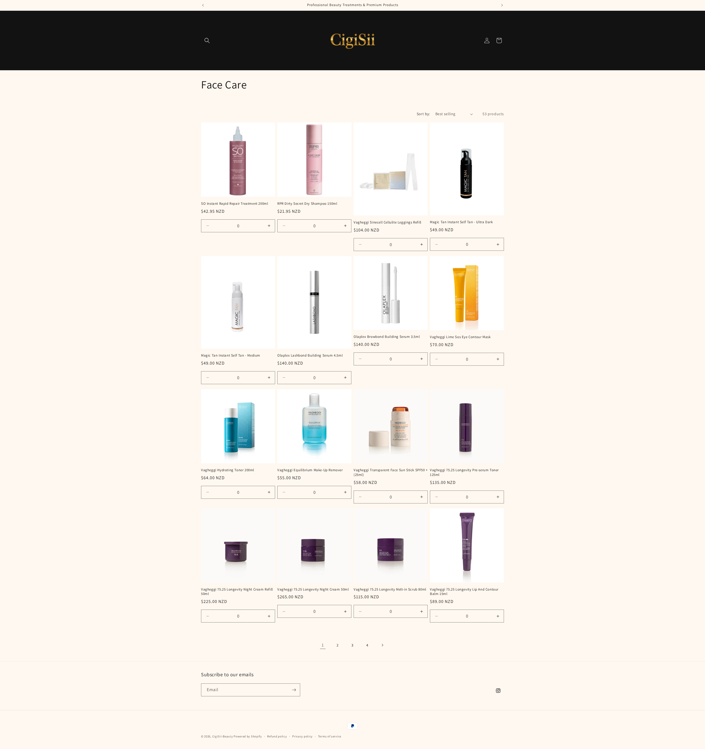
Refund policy (277, 736)
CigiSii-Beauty (222, 736)
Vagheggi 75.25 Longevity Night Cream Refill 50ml (237, 591)
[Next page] (382, 645)
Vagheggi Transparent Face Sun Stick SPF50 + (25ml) (391, 472)
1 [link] (323, 645)
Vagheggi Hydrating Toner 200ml (227, 470)
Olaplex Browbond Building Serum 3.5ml (387, 337)
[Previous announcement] (203, 5)
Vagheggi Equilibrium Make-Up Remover (310, 470)
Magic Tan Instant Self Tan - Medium (230, 355)
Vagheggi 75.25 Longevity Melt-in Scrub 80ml (390, 589)
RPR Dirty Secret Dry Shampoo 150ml (307, 203)
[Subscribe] (294, 689)
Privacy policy (302, 736)
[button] (207, 40)
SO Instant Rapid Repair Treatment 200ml (234, 203)
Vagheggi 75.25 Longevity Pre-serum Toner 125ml (464, 472)
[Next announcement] (502, 5)
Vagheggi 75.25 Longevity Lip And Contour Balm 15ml (464, 591)
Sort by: (423, 113)
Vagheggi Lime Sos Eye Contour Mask (460, 337)
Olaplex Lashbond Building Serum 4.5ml (310, 355)
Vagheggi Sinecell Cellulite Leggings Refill (387, 222)
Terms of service (329, 736)
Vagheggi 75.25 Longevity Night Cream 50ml (313, 589)
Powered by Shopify (248, 736)
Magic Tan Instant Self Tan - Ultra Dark (461, 222)
